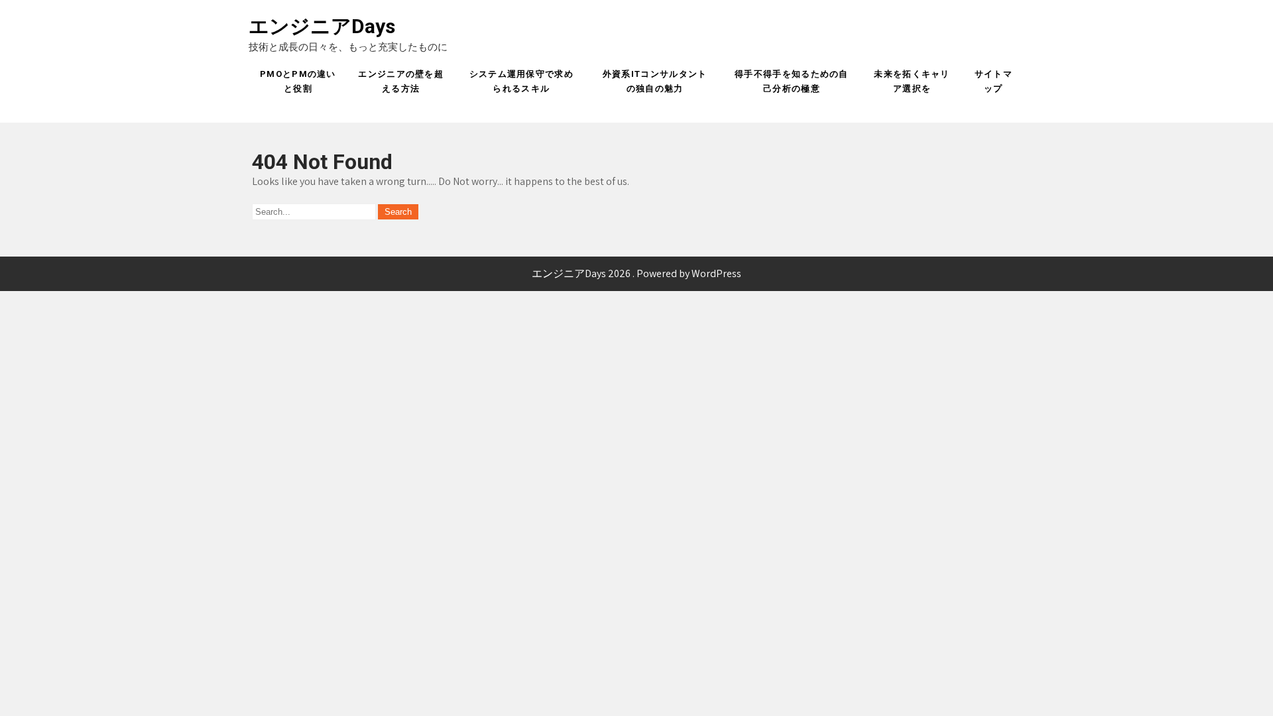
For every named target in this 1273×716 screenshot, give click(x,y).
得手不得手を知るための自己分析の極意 (792, 81)
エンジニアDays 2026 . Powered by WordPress (636, 273)
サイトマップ (993, 81)
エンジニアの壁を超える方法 (401, 81)
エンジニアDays (322, 26)
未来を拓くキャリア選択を (911, 81)
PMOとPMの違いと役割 (298, 81)
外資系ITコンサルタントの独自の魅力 (655, 81)
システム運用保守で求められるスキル (521, 81)
